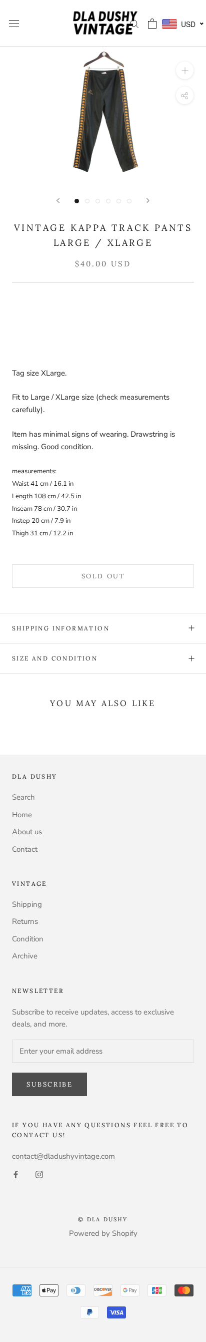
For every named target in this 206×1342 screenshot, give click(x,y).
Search (23, 797)
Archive (25, 956)
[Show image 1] (76, 201)
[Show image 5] (118, 201)
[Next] (148, 200)
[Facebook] (16, 1174)
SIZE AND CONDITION (55, 658)
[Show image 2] (87, 201)
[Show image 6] (129, 201)
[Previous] (58, 200)
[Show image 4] (108, 201)
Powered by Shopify (103, 1233)
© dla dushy (103, 1219)
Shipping (27, 904)
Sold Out (103, 576)
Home (22, 815)
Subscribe (49, 1084)
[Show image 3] (98, 201)
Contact (25, 849)
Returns (25, 921)
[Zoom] (185, 70)
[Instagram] (39, 1174)
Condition (28, 939)
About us (27, 832)
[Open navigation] (14, 23)
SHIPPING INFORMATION (61, 628)
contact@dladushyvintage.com (63, 1156)
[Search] (134, 23)
